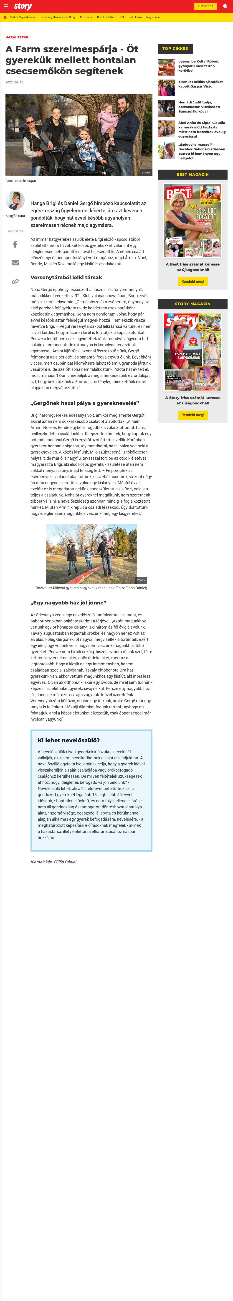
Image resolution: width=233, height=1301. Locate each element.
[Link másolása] (15, 283)
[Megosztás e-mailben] (15, 265)
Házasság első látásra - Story (58, 17)
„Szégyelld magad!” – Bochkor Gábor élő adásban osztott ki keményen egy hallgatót (201, 151)
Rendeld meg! (193, 281)
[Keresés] (225, 6)
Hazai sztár (16, 37)
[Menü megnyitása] (6, 6)
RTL (122, 17)
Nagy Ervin (153, 17)
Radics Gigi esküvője (22, 17)
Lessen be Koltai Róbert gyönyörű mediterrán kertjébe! (198, 66)
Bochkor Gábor (106, 17)
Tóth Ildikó (135, 17)
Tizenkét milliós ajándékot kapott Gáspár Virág (200, 84)
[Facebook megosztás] (15, 246)
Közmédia (86, 17)
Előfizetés (205, 6)
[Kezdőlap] (23, 6)
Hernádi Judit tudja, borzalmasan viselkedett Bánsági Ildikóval (199, 106)
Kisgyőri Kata (15, 216)
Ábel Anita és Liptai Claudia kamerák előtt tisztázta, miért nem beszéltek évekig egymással (202, 129)
